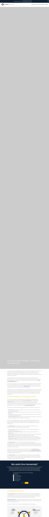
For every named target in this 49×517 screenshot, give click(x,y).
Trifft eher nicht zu (18, 476)
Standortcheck (33, 4)
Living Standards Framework (35, 450)
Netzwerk (46, 4)
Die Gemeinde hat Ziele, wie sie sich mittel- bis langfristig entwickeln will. (23, 473)
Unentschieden (17, 477)
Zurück (22, 482)
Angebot (43, 4)
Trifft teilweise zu (18, 479)
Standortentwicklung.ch (11, 499)
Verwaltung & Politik (17, 358)
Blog (40, 4)
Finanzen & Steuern (10, 358)
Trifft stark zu (17, 480)
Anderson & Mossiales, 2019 (30, 405)
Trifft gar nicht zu (18, 475)
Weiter (27, 482)
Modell (37, 4)
